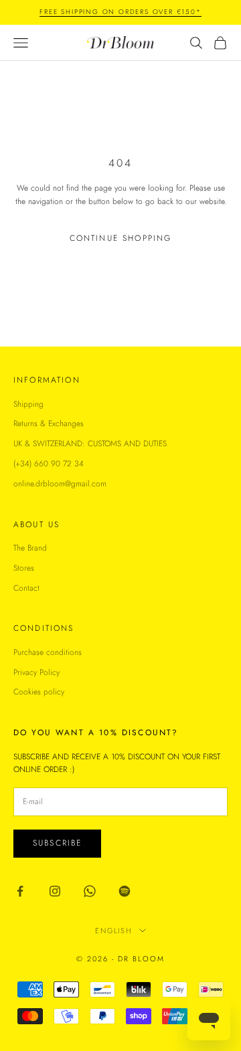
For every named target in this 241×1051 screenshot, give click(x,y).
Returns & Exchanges (48, 423)
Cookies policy (38, 692)
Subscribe (57, 843)
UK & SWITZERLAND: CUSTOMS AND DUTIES (90, 444)
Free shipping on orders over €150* (120, 12)
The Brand (30, 548)
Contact (26, 588)
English (114, 930)
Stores (23, 568)
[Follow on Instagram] (55, 891)
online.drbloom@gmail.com (59, 484)
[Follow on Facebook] (20, 891)
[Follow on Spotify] (124, 891)
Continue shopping (121, 238)
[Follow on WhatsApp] (89, 891)
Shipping (28, 404)
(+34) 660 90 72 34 (48, 464)
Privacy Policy (36, 672)
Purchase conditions (47, 652)
